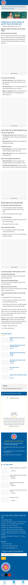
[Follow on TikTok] (6, 574)
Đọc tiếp (12, 340)
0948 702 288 (15, 323)
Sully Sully (18, 26)
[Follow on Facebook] (2, 574)
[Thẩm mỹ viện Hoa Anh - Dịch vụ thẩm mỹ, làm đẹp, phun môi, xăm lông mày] (11, 2)
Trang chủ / (4, 6)
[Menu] (26, 2)
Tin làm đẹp (10, 6)
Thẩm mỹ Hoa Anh (12, 325)
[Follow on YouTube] (9, 574)
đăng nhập (10, 388)
